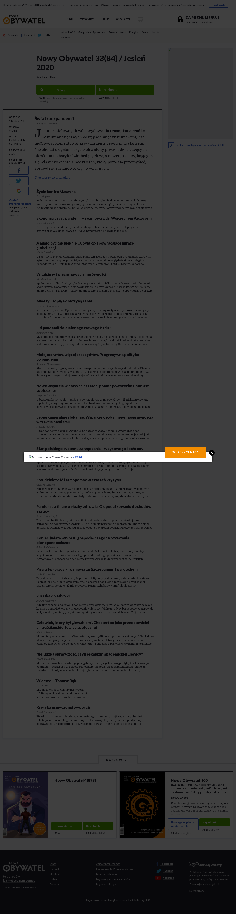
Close (212, 453)
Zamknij (77, 456)
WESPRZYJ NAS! (185, 452)
